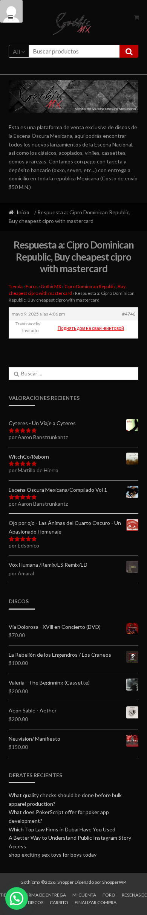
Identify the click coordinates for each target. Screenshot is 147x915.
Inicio (23, 212)
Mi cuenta (84, 895)
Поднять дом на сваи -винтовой (91, 328)
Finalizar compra (95, 902)
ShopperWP (114, 882)
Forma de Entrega (44, 895)
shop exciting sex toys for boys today (52, 854)
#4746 (128, 314)
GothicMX (51, 286)
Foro (109, 895)
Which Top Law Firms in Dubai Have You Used (62, 829)
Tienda (16, 286)
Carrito (59, 902)
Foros (32, 286)
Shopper (65, 882)
